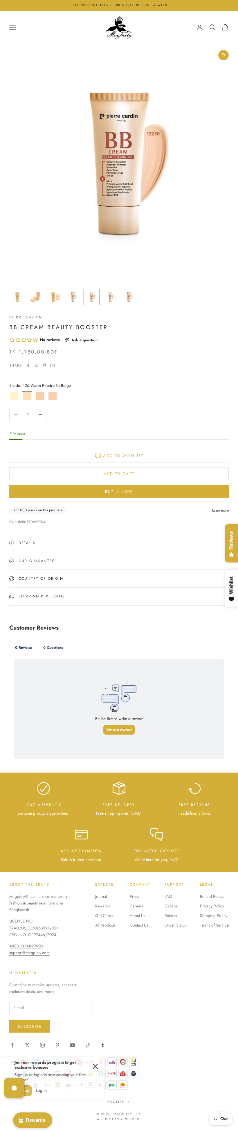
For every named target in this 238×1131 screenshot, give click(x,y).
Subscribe (30, 1026)
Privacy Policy (212, 906)
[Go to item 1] (17, 297)
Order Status (175, 925)
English (116, 1101)
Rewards (102, 906)
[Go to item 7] (129, 297)
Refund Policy (211, 896)
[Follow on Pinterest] (57, 1045)
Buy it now (119, 491)
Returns (171, 915)
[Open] (14, 1088)
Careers (136, 906)
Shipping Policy (213, 915)
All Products (105, 925)
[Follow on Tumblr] (103, 1045)
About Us (137, 915)
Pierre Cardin (25, 317)
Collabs (171, 906)
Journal (101, 896)
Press (134, 896)
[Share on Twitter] (36, 365)
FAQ (168, 896)
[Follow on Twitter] (27, 1045)
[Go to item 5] (92, 297)
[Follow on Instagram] (42, 1045)
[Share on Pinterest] (44, 365)
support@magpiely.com (29, 953)
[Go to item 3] (54, 297)
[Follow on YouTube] (72, 1045)
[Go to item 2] (36, 297)
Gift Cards (104, 915)
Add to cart (119, 473)
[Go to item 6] (110, 297)
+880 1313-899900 (26, 946)
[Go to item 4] (73, 297)
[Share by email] (52, 365)
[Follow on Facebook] (12, 1045)
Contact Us (139, 925)
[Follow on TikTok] (88, 1045)
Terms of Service (214, 925)
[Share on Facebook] (28, 365)
